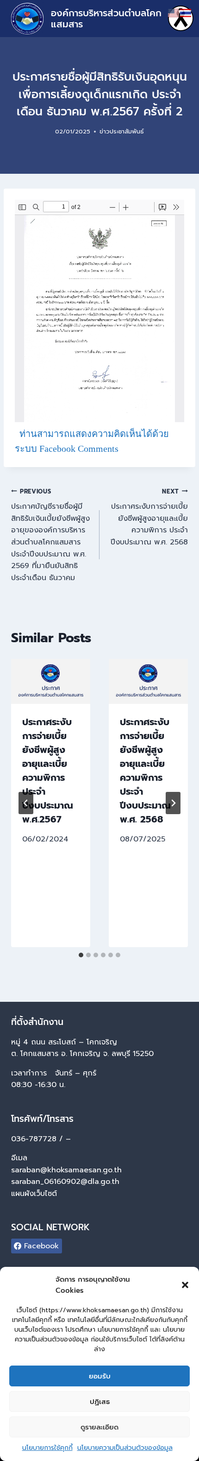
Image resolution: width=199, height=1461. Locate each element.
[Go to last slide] (26, 803)
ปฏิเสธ (100, 1402)
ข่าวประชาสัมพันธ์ (122, 131)
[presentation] (50, 681)
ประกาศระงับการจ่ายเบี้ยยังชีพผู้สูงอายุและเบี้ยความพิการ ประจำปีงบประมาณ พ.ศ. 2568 (149, 517)
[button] (185, 1285)
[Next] (173, 803)
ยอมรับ (100, 1376)
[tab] (81, 955)
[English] (174, 12)
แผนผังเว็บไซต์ (35, 1193)
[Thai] (186, 12)
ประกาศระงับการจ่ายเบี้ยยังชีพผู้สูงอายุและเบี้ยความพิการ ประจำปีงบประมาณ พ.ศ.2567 (47, 770)
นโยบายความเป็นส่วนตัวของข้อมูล (125, 1448)
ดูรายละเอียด (99, 1427)
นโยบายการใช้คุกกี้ (47, 1448)
